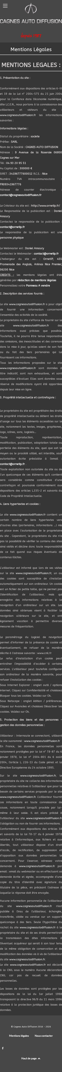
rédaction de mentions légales (37, 280)
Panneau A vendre (38, 285)
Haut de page (29, 1058)
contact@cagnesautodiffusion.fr (20, 195)
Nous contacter (44, 1035)
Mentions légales (19, 1035)
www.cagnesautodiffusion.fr (18, 115)
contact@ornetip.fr (12, 227)
